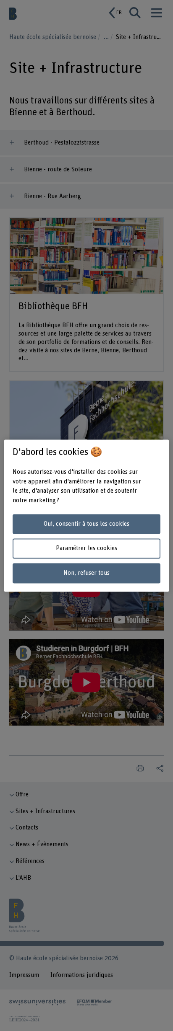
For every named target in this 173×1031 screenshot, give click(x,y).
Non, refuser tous (86, 573)
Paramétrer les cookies (86, 548)
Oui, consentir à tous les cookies (86, 524)
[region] (86, 515)
